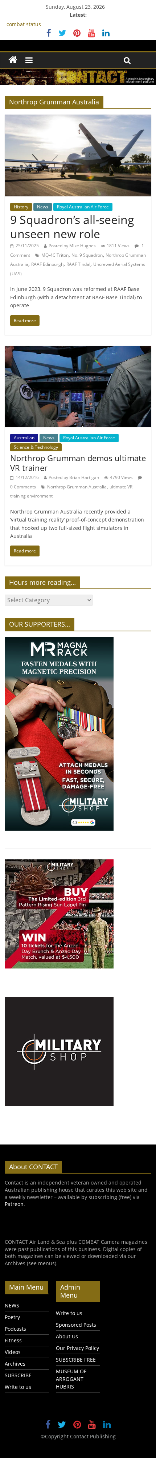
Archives (15, 1363)
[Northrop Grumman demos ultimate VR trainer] (78, 350)
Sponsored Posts (76, 1324)
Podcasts (15, 1328)
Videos (13, 1352)
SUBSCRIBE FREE (76, 1359)
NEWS (12, 1305)
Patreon (14, 1204)
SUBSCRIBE (18, 1375)
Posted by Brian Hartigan (74, 477)
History (21, 207)
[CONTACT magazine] (13, 60)
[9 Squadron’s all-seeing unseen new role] (78, 119)
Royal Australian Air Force (83, 207)
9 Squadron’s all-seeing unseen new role (72, 226)
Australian (24, 438)
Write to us (18, 1386)
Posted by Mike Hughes (72, 246)
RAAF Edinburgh (47, 264)
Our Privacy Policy (77, 1348)
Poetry (12, 1317)
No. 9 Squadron (87, 255)
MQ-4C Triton (55, 255)
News (42, 207)
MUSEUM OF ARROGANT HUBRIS (71, 1379)
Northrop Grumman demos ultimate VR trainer (78, 462)
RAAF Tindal (78, 264)
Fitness (13, 1340)
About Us (67, 1336)
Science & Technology (36, 447)
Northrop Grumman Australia (77, 487)
